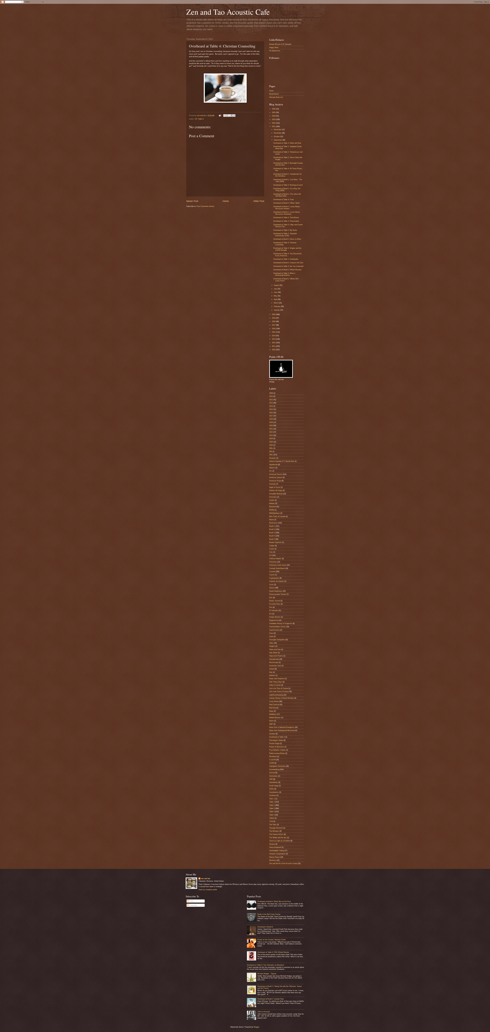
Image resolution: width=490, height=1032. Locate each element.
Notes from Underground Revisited (282, 730)
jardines (272, 675)
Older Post (258, 201)
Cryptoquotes (274, 578)
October (277, 136)
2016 (274, 329)
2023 (274, 119)
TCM (271, 821)
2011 (274, 346)
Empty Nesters (274, 617)
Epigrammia (273, 620)
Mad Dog (272, 708)
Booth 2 (272, 529)
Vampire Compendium (277, 854)
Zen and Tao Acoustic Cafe (228, 12)
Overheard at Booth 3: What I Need (286, 203)
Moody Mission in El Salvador (280, 44)
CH (196, 119)
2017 (274, 325)
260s (271, 448)
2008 (271, 393)
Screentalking (274, 769)
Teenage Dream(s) (276, 828)
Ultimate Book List (276, 97)
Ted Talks (272, 825)
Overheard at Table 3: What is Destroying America (284, 274)
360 (270, 451)
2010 (274, 350)
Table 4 (201, 119)
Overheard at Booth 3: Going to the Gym (288, 263)
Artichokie (273, 497)
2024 (274, 116)
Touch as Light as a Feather (279, 841)
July (275, 289)
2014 (274, 336)
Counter (272, 571)
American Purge (275, 481)
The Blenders (274, 831)
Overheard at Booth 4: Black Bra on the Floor (274, 901)
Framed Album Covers (277, 627)
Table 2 (272, 805)
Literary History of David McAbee (281, 698)
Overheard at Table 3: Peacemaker (286, 221)
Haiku (271, 643)
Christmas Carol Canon (277, 565)
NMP (271, 724)
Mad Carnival (274, 705)
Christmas (273, 562)
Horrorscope (273, 662)
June (276, 292)
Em (270, 614)
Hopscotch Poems (276, 656)
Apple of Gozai (274, 487)
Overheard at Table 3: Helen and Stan (287, 143)
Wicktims (272, 860)
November (278, 133)
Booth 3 (272, 533)
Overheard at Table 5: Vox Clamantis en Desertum (265, 965)
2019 (274, 318)
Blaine (271, 520)
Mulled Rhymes (275, 718)
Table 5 (272, 815)
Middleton (272, 714)
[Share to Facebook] (231, 115)
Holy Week (273, 653)
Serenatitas (273, 776)
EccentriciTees (274, 604)
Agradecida (273, 464)
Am (270, 471)
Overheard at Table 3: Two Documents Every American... (287, 254)
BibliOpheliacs (274, 513)
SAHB (271, 763)
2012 (274, 343)
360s (271, 455)
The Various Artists (276, 834)
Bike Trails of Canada (277, 516)
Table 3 (272, 808)
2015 (274, 332)
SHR (271, 779)
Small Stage (273, 786)
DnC (270, 598)
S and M (272, 760)
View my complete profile (207, 890)
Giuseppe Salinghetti (277, 640)
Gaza (271, 633)
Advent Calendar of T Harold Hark (281, 461)
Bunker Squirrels (275, 542)
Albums (272, 468)
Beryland (272, 507)
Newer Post (192, 201)
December (278, 129)
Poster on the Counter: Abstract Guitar (271, 940)
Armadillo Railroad (276, 494)
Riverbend (273, 756)
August (277, 285)
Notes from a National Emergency (281, 727)
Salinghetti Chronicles (277, 766)
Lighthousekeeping (276, 695)
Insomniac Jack (275, 666)
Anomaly (272, 484)
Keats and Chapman (276, 678)
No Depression (274, 51)
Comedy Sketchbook (277, 568)
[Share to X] (229, 115)
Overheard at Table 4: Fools (283, 199)
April (276, 299)
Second (272, 773)
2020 (274, 314)
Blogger (256, 1027)
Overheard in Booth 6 (265, 927)
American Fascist (275, 474)
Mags (271, 711)
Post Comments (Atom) (205, 206)
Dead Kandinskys (275, 591)
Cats (271, 552)
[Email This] (224, 115)
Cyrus (271, 585)
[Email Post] (220, 115)
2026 (274, 109)
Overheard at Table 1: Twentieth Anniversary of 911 (285, 234)
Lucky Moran (274, 701)
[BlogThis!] (227, 115)
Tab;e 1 (272, 799)
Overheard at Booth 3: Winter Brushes (287, 270)
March (276, 303)
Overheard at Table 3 (277, 737)
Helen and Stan (275, 649)
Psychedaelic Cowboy (277, 750)
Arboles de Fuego (275, 490)
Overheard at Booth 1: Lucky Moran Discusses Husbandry (286, 213)
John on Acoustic (263, 1012)
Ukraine (272, 844)
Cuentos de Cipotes (276, 581)
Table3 (271, 818)
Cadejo (271, 546)
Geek (271, 636)
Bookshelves (274, 94)
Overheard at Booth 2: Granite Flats (270, 999)
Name (271, 721)
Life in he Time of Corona (278, 688)
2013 (274, 339)
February (277, 306)
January (277, 310)
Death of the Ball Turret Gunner (268, 914)
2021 (274, 126)
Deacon (272, 588)
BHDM (271, 510)
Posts (191, 901)
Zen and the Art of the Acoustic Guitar (283, 863)
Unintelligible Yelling (276, 851)
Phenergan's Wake (276, 740)
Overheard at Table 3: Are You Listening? (288, 266)
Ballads (272, 503)
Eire (270, 607)
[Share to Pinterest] (234, 115)
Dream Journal (274, 601)
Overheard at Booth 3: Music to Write (287, 239)
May (276, 296)
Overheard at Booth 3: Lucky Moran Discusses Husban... (286, 207)
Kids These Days (275, 682)
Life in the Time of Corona (278, 692)
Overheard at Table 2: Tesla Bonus (286, 217)
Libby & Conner (275, 685)
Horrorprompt (274, 659)
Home (226, 201)
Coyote (271, 575)
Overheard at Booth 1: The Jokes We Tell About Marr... (287, 195)
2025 (274, 112)
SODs (271, 789)
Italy (270, 672)
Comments (193, 905)
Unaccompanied (275, 847)
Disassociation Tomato (277, 594)
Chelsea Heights (275, 558)
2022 (274, 123)
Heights (272, 646)
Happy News (274, 47)
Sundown (272, 795)
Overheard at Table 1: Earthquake (285, 259)
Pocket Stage (274, 743)
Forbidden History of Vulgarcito (280, 623)
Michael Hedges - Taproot (266, 974)
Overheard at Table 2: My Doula (285, 230)
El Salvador (273, 610)
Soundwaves (274, 792)
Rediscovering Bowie (277, 753)
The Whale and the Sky (278, 838)
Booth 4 (272, 536)
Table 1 (272, 802)
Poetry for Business (276, 747)
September (278, 140)
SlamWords (273, 782)
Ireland (271, 669)
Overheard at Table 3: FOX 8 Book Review (273, 952)
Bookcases (273, 523)
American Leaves (275, 477)
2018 (274, 321)
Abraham (272, 458)
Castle (271, 549)
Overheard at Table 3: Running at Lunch (288, 185)
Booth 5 (272, 539)
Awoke (271, 500)
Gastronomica (274, 630)
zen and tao (205, 878)
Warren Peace (274, 857)
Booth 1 (272, 526)
